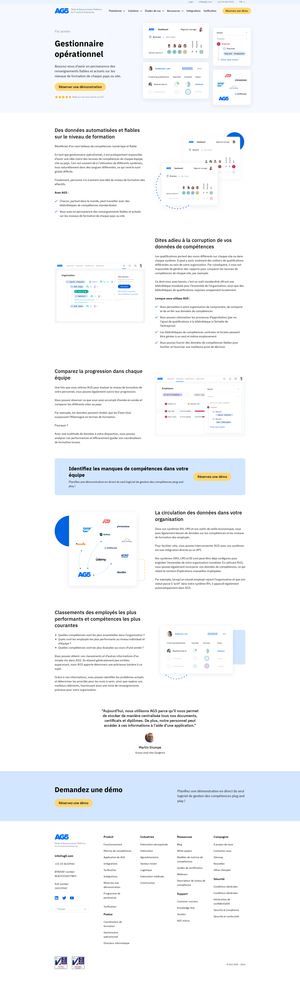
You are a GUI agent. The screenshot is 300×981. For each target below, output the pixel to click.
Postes (108, 914)
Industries (147, 837)
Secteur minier (148, 863)
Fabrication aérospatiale (154, 844)
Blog (179, 844)
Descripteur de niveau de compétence (191, 882)
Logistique (146, 870)
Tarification (110, 870)
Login (190, 1)
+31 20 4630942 (65, 863)
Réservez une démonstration (112, 885)
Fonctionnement (113, 844)
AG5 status (183, 920)
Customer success (187, 901)
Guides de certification (189, 867)
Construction (147, 882)
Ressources (184, 837)
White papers (184, 850)
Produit (108, 837)
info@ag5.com (205, 1)
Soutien (181, 914)
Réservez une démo (237, 10)
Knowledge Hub (186, 907)
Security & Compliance (226, 910)
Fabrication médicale (152, 876)
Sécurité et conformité (226, 916)
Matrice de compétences (118, 850)
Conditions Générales (226, 886)
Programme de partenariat (112, 895)
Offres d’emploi (222, 870)
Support (182, 894)
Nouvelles (219, 863)
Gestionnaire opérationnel (111, 934)
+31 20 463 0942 (226, 1)
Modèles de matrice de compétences (190, 859)
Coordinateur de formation (113, 924)
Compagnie (221, 837)
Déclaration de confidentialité (222, 901)
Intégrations (111, 863)
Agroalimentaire (149, 857)
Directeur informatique (116, 943)
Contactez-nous (222, 850)
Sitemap (218, 857)
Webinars (182, 874)
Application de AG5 (114, 857)
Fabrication (146, 850)
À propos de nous (223, 844)
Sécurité (219, 879)
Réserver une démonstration (80, 87)
